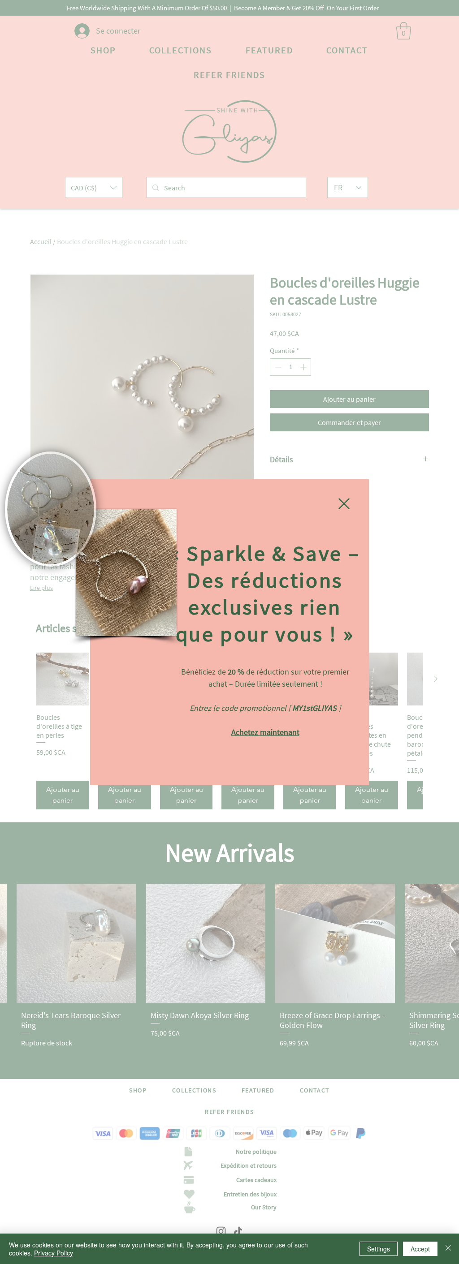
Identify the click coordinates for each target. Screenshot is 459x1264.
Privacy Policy (53, 1252)
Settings (378, 1248)
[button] (344, 503)
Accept (420, 1248)
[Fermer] (448, 1249)
